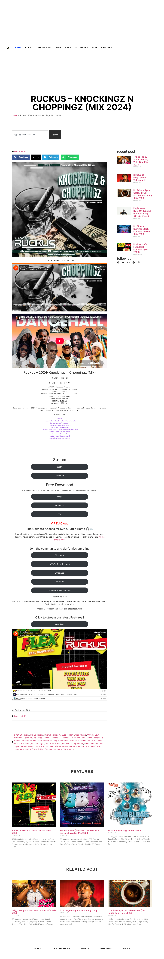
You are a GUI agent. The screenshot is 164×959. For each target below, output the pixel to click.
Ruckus (31, 746)
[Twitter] (123, 262)
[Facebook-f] (126, 48)
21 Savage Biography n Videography (140, 177)
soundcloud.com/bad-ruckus (59, 438)
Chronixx (18, 738)
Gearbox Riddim (44, 740)
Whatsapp (59, 573)
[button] (21, 157)
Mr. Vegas (40, 743)
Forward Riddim (29, 740)
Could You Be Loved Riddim (36, 738)
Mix (25, 151)
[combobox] (30, 134)
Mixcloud (59, 475)
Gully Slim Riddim (61, 740)
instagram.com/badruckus (59, 423)
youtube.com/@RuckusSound (59, 436)
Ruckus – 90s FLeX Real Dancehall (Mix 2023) (141, 248)
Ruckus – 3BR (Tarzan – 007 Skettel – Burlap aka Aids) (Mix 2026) (79, 831)
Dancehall (18, 151)
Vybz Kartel (69, 749)
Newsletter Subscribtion (59, 590)
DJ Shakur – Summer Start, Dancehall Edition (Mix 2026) (142, 230)
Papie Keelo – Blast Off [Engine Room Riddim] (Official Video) (142, 212)
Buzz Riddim (67, 735)
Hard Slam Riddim (78, 740)
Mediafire (59, 505)
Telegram (59, 555)
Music (28, 48)
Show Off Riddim (95, 746)
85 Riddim (24, 735)
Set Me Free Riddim (78, 746)
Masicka (18, 743)
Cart (94, 48)
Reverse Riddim (91, 743)
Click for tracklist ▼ (61, 383)
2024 (16, 735)
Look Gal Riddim (94, 740)
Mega (59, 496)
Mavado (26, 743)
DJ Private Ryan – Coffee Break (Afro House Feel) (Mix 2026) (142, 194)
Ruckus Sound (42, 746)
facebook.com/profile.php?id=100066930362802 (60, 429)
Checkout (106, 48)
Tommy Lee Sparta (53, 749)
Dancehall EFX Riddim (70, 738)
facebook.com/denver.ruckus (59, 432)
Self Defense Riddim (58, 746)
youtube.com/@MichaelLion (59, 434)
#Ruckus (60, 419)
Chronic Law (93, 735)
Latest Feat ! (59, 624)
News (58, 48)
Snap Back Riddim (22, 749)
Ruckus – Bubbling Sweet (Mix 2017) (127, 830)
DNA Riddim (86, 738)
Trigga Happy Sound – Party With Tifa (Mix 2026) (140, 161)
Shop (68, 48)
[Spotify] (134, 262)
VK (59, 514)
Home (18, 48)
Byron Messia (80, 735)
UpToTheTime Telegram (59, 564)
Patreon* (60, 581)
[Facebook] (118, 262)
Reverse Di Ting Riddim (72, 743)
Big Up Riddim (36, 735)
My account (81, 48)
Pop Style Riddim (53, 743)
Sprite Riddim (38, 749)
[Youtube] (117, 48)
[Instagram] (122, 48)
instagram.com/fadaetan (59, 427)
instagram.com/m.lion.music (59, 425)
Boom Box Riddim (52, 735)
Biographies (45, 48)
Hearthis (59, 467)
